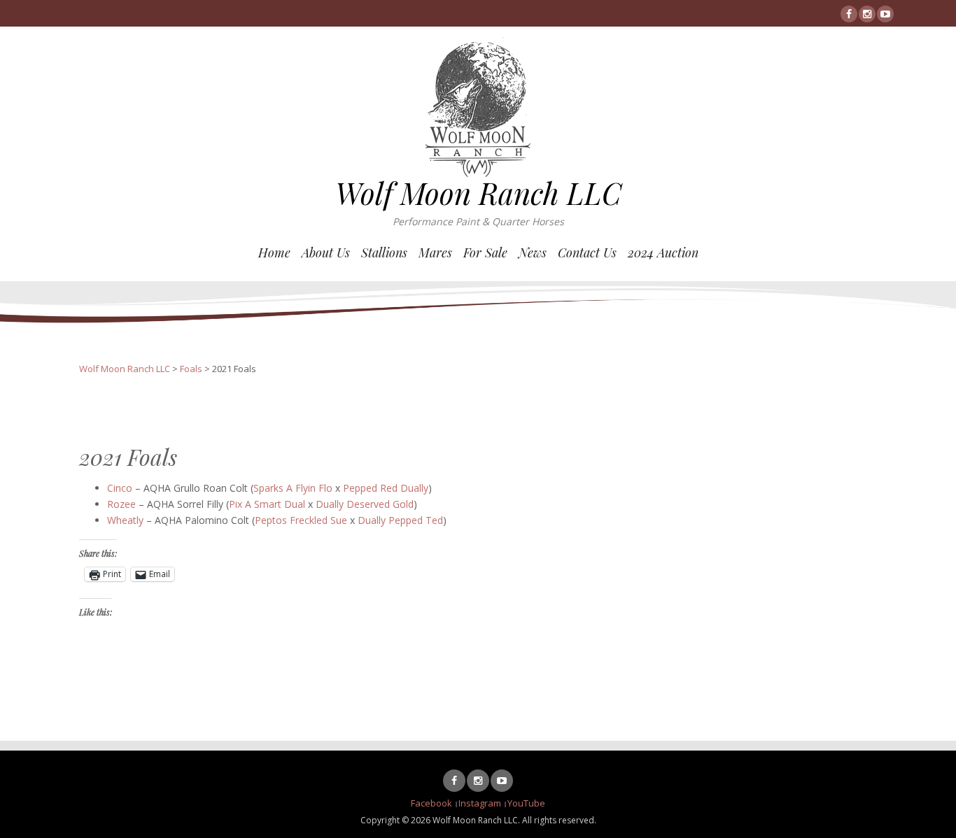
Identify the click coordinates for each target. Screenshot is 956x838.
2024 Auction (663, 252)
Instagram (479, 803)
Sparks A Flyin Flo (292, 488)
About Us (326, 252)
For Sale (485, 252)
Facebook (431, 803)
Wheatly (125, 520)
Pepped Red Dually (385, 488)
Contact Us (587, 252)
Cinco (119, 488)
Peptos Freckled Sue (301, 520)
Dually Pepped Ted (400, 520)
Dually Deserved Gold (365, 504)
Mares (435, 252)
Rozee (121, 504)
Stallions (384, 252)
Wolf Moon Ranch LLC (478, 193)
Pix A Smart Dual (267, 504)
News (533, 252)
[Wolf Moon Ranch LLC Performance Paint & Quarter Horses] (478, 106)
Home (274, 252)
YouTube (526, 803)
